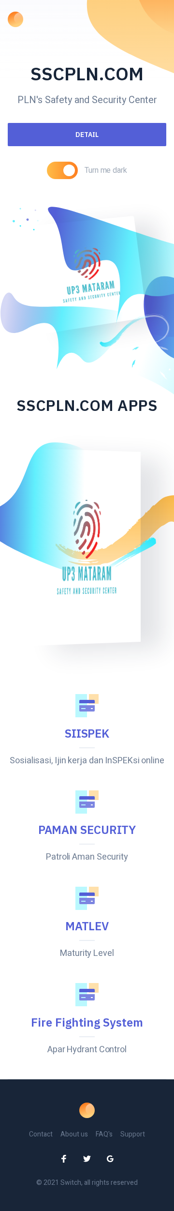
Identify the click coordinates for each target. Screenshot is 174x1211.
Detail (87, 134)
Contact (41, 1134)
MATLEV (87, 926)
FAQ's (104, 1134)
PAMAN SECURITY (87, 829)
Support (132, 1134)
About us (74, 1134)
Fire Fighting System (87, 1022)
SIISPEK (87, 733)
